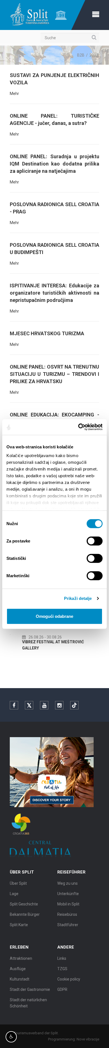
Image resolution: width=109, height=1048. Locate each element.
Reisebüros (67, 914)
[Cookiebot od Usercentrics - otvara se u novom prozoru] (78, 427)
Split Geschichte (24, 904)
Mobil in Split (68, 904)
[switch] (95, 540)
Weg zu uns (67, 883)
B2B (80, 55)
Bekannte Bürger (25, 914)
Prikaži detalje (78, 598)
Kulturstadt (19, 979)
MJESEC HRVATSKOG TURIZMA (47, 333)
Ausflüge (18, 969)
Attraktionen (21, 958)
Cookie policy (68, 979)
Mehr (14, 93)
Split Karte (19, 925)
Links (61, 958)
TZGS (62, 969)
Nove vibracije (88, 1039)
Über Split (18, 883)
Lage (14, 893)
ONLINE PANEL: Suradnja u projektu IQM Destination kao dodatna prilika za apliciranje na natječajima (54, 163)
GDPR (62, 989)
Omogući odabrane (54, 616)
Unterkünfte (68, 893)
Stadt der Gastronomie (30, 989)
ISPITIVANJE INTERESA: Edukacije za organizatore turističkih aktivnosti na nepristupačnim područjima (54, 293)
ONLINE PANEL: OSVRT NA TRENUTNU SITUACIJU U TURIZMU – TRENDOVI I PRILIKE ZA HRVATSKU (54, 374)
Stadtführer (67, 925)
